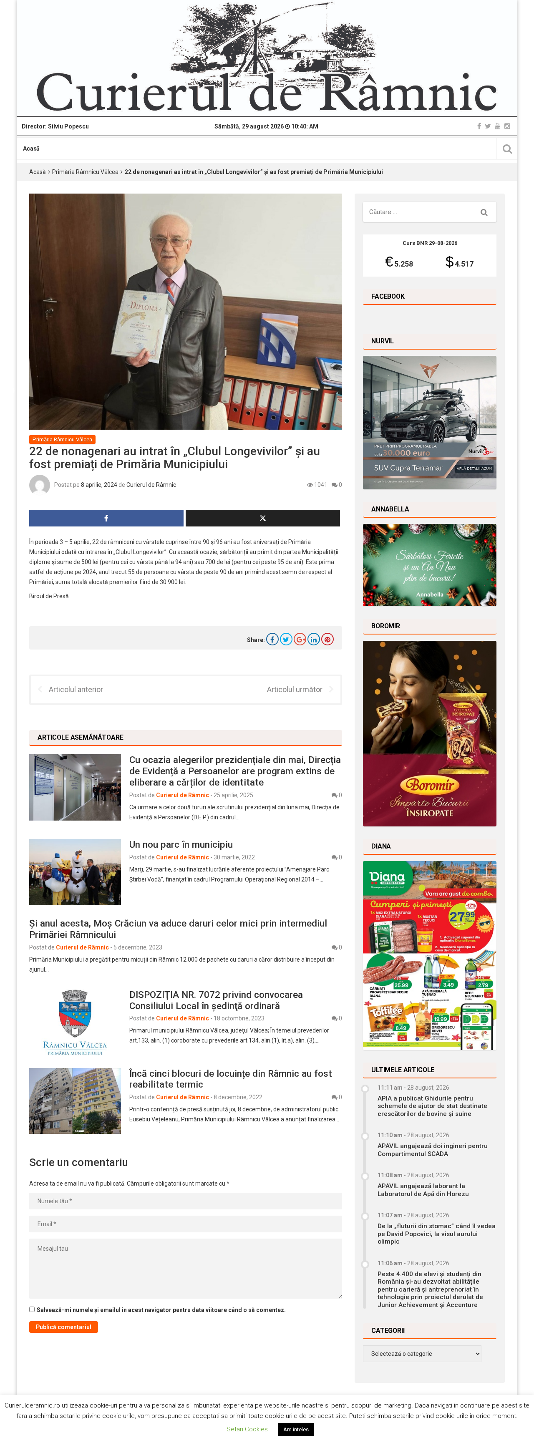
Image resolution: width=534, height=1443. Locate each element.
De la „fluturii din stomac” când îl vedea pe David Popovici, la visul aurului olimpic (437, 1233)
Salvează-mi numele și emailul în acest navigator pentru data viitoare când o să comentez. (161, 1310)
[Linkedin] (313, 639)
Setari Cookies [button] (247, 1429)
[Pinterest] (327, 639)
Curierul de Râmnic (151, 484)
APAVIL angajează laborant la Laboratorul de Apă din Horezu (423, 1189)
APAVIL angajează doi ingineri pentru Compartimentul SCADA (433, 1149)
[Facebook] (479, 126)
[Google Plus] (300, 639)
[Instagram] (507, 126)
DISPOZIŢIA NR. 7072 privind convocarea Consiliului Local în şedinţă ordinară (216, 1000)
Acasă (31, 148)
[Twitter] (488, 126)
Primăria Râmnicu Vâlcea (85, 172)
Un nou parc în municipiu (181, 844)
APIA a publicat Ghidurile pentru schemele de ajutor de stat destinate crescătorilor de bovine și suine (432, 1106)
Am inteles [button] (296, 1429)
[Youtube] (498, 126)
